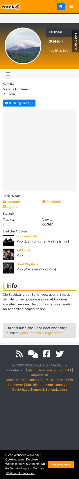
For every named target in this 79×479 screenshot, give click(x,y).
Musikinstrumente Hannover (47, 385)
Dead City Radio (28, 264)
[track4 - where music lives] (10, 6)
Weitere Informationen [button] (20, 473)
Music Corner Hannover (24, 380)
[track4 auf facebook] (47, 354)
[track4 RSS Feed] (19, 354)
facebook (53, 202)
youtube (13, 202)
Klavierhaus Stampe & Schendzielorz (39, 389)
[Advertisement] (39, 149)
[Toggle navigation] (71, 6)
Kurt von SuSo (27, 236)
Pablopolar (24, 250)
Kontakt (65, 370)
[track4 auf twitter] (59, 354)
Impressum (39, 375)
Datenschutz (47, 370)
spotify (11, 206)
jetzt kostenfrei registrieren (41, 333)
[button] (61, 6)
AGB (31, 370)
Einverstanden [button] (61, 464)
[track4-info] (33, 354)
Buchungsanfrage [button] (20, 103)
